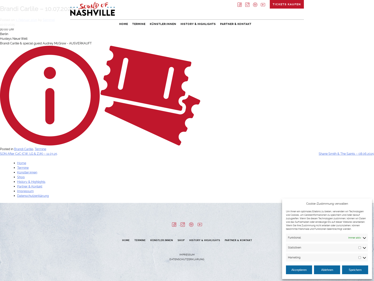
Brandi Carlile (23, 149)
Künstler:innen (163, 24)
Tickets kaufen (287, 4)
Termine (139, 24)
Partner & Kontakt (235, 24)
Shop (21, 177)
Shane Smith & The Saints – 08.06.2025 (346, 154)
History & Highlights (198, 24)
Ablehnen (327, 269)
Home (123, 24)
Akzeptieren (299, 269)
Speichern (355, 269)
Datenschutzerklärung (33, 196)
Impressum (25, 191)
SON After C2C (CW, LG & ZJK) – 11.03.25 (28, 154)
